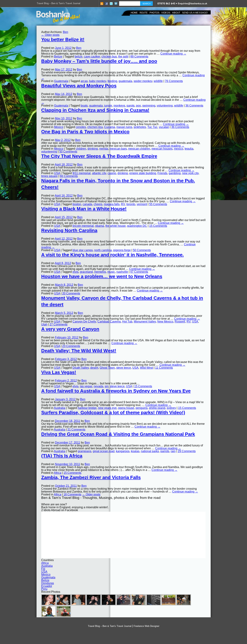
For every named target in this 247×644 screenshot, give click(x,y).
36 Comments (194, 105)
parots (131, 105)
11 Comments (164, 367)
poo (138, 105)
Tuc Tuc (152, 127)
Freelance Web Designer (146, 626)
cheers (98, 204)
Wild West (146, 367)
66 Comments (69, 176)
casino (112, 173)
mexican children (139, 148)
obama (99, 225)
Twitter (111, 3)
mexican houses (162, 148)
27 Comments (58, 324)
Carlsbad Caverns (109, 321)
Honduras (47, 583)
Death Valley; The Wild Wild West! (78, 350)
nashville (122, 271)
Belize (58, 56)
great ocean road (103, 451)
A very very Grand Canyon (70, 329)
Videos (165, 12)
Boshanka (58, 17)
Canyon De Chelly (84, 321)
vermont (142, 204)
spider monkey (143, 81)
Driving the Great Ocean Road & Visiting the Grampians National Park (118, 434)
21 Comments (76, 429)
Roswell (180, 321)
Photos (154, 12)
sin (106, 386)
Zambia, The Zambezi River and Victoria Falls (91, 477)
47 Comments (139, 271)
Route (144, 12)
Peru (44, 588)
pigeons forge (122, 250)
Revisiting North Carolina (69, 230)
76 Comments (174, 81)
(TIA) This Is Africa (61, 455)
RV (123, 204)
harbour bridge (87, 407)
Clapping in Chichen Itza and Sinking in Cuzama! (95, 110)
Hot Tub (127, 321)
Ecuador (46, 586)
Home (134, 12)
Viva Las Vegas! (58, 372)
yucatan (164, 127)
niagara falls (112, 204)
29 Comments (187, 451)
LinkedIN (115, 3)
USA (57, 173)
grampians (84, 451)
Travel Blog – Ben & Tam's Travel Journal (58, 3)
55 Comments (158, 204)
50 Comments (68, 151)
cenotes (81, 127)
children (81, 148)
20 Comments (71, 293)
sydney (171, 407)
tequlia (189, 148)
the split (123, 56)
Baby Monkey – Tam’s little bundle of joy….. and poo (99, 61)
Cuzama (109, 127)
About (176, 12)
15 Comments (158, 225)
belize (78, 56)
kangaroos (122, 451)
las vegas (86, 386)
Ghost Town (107, 367)
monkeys (119, 105)
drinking (93, 148)
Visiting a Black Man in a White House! (84, 208)
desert (94, 367)
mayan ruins (124, 127)
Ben (65, 32)
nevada (98, 386)
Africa (57, 472)
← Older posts (50, 34)
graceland (86, 271)
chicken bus (109, 56)
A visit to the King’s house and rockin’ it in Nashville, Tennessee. (112, 254)
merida (103, 148)
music (111, 271)
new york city (190, 173)
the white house (115, 225)
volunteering (165, 105)
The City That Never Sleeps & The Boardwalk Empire (99, 156)
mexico (178, 148)
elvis (75, 271)
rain (173, 451)
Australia (59, 407)
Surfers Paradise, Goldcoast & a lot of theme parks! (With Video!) (113, 412)
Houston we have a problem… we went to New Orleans (101, 276)
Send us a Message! (195, 12)
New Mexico (165, 321)
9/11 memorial (82, 173)
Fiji (43, 568)
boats (84, 105)
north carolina (103, 250)
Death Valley (81, 367)
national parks (150, 451)
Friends (162, 173)
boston (77, 204)
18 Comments (72, 494)
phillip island (157, 407)
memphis (100, 271)
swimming (148, 105)
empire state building (142, 173)
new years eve (107, 407)
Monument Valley (145, 321)
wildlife (158, 81)
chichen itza (95, 127)
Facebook (106, 3)
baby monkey (97, 81)
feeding (112, 81)
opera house (126, 407)
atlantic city (99, 173)
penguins (142, 407)
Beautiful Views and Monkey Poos (78, 85)
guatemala (125, 81)
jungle (108, 105)
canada (87, 204)
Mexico (58, 127)
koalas (135, 451)
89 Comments (139, 56)
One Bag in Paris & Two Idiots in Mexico (85, 131)
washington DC (137, 225)
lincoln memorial (83, 225)
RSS (101, 3)
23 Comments (71, 346)
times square (49, 176)
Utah (44, 324)
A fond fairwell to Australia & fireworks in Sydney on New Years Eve (116, 390)
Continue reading (173, 53)
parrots (164, 451)
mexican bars (118, 148)
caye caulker (92, 56)
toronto (130, 204)
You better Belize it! (62, 39)
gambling (175, 173)
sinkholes (140, 127)
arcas (84, 81)
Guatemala (61, 81)
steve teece (123, 367)
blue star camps (83, 250)
